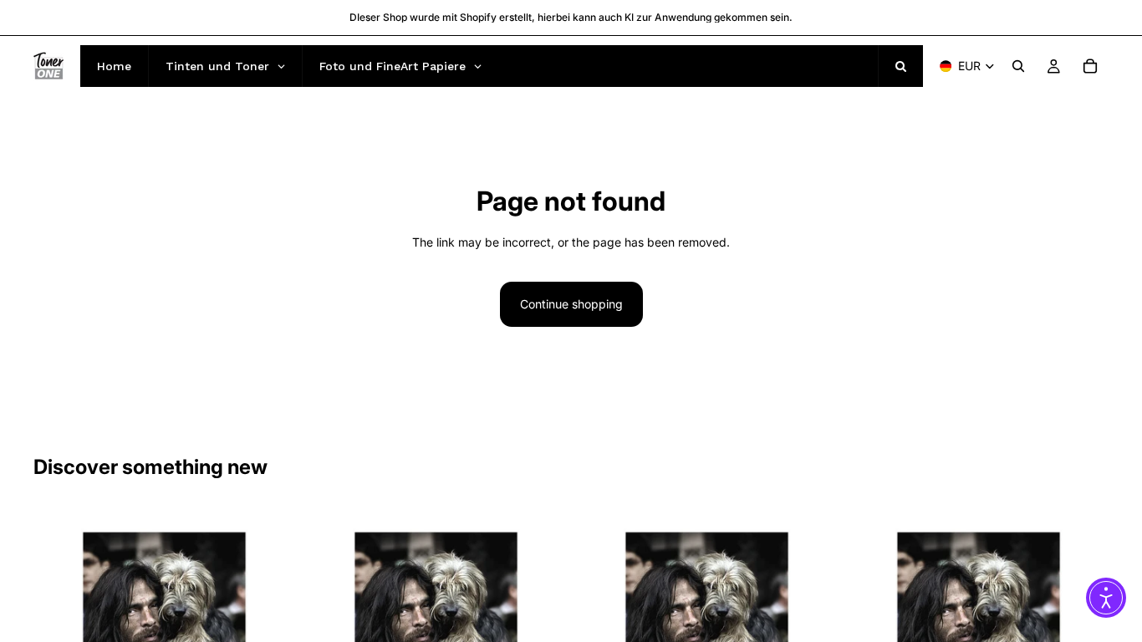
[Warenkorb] (1090, 66)
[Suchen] (1018, 66)
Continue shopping (571, 304)
